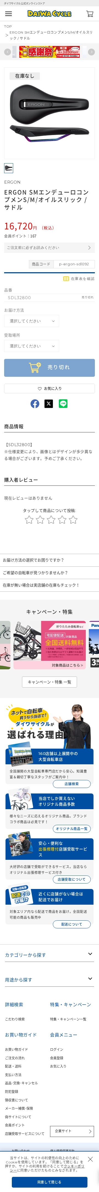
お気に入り (58, 1066)
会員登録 (56, 1058)
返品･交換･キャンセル (21, 1083)
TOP (8, 26)
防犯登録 (11, 1092)
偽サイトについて (18, 1117)
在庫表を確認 (83, 279)
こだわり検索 (15, 1019)
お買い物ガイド (16, 1050)
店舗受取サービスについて (25, 1134)
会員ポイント (15, 1125)
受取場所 (12, 335)
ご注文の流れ (15, 1058)
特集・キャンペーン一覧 (68, 1019)
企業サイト (63, 1131)
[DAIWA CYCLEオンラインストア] (50, 13)
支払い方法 (13, 1075)
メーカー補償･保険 (19, 1108)
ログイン (56, 1050)
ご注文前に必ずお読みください (33, 248)
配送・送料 (13, 1066)
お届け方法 (14, 310)
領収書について (16, 1100)
